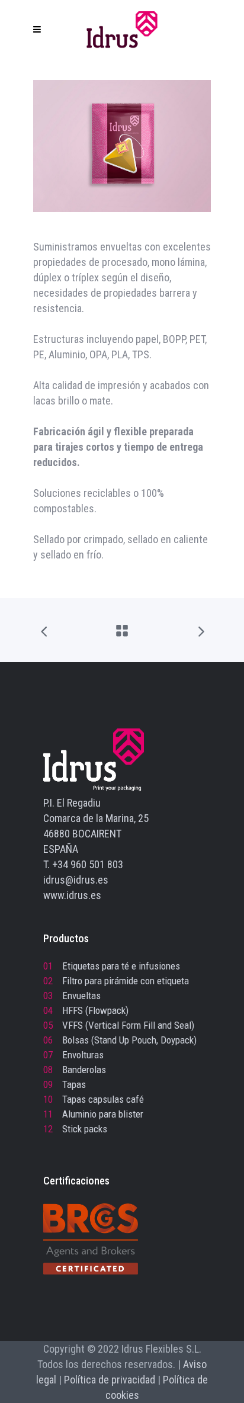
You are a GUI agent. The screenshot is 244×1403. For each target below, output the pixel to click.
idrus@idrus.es (75, 880)
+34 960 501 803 (87, 864)
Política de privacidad (109, 1379)
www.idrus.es (72, 895)
